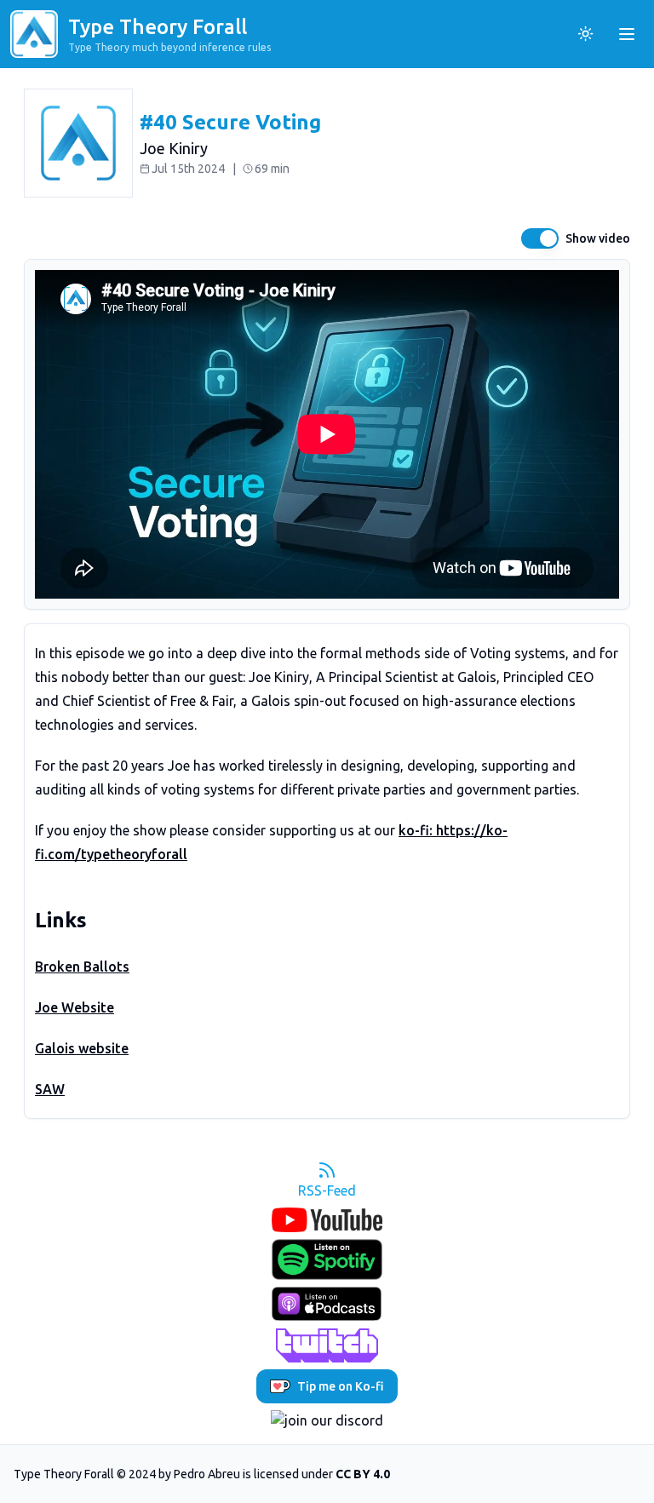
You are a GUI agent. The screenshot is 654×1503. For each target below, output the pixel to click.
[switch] (540, 238)
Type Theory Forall (157, 26)
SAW (50, 1089)
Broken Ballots (82, 966)
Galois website (82, 1048)
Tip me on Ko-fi (340, 1386)
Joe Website (74, 1007)
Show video (597, 238)
